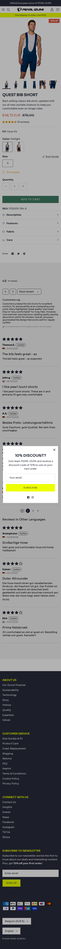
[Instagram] (33, 497)
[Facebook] (28, 497)
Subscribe (30, 487)
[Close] (54, 450)
